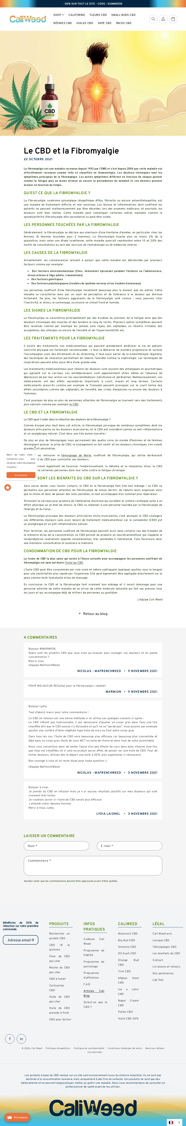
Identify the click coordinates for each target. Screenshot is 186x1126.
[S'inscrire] (32, 940)
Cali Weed (36, 1048)
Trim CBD (124, 971)
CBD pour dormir (60, 1019)
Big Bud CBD (126, 940)
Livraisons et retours (166, 966)
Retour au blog (95, 613)
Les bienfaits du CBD (166, 953)
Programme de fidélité (94, 952)
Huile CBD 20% (128, 1018)
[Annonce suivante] (175, 3)
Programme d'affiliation (91, 975)
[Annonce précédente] (11, 3)
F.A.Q (87, 984)
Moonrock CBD (128, 933)
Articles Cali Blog (94, 993)
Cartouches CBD (56, 987)
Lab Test (158, 980)
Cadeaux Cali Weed (94, 941)
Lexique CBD (161, 940)
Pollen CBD (125, 1012)
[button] (58, 15)
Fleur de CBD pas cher (59, 958)
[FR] (174, 1122)
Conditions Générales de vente (125, 1048)
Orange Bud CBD (128, 962)
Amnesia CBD (127, 947)
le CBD (73, 404)
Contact (158, 960)
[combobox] (174, 1122)
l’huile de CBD (74, 562)
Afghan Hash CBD (128, 980)
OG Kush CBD (127, 953)
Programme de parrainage (94, 964)
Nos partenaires (163, 973)
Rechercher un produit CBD (59, 935)
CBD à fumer (57, 979)
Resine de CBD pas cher (59, 969)
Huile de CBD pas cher (59, 999)
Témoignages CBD (164, 947)
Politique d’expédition (58, 1048)
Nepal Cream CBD (128, 1002)
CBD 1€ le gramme (59, 947)
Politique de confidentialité (89, 1048)
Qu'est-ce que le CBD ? (95, 1004)
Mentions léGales (154, 1048)
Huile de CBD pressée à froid (59, 1010)
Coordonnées (95, 1052)
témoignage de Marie (76, 455)
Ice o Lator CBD (128, 991)
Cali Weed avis (162, 933)
